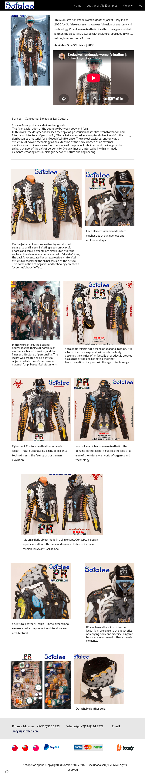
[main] (93, 32)
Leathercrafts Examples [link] (101, 5)
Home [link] (77, 5)
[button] (140, 5)
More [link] (126, 5)
